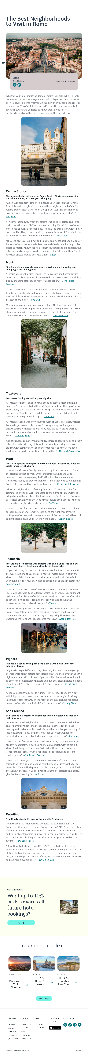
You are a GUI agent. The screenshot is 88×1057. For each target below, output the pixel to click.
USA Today (52, 503)
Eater (53, 255)
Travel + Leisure (46, 860)
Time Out (62, 236)
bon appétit (75, 736)
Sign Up (21, 922)
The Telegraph (60, 316)
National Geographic (69, 451)
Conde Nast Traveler (67, 484)
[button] (3, 63)
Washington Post (68, 619)
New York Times (25, 841)
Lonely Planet (66, 519)
